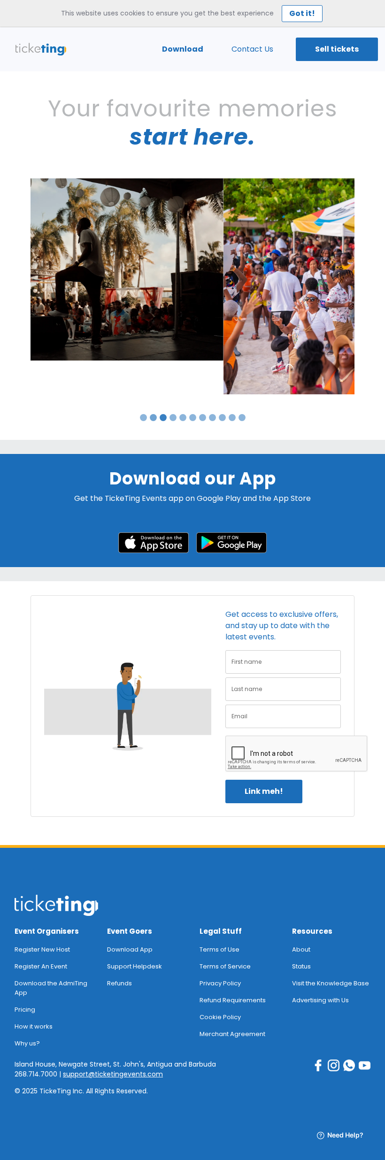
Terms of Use (219, 949)
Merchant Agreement (232, 1033)
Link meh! (264, 791)
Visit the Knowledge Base (330, 983)
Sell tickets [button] (337, 49)
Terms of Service (225, 966)
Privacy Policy (220, 983)
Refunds (119, 983)
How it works (34, 1026)
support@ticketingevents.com (113, 1074)
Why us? (27, 1043)
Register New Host (42, 949)
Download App (130, 949)
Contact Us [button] (252, 49)
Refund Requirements (233, 1000)
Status (301, 966)
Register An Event (41, 966)
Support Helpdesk (134, 966)
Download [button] (182, 49)
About (301, 949)
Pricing (25, 1009)
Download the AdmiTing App (51, 988)
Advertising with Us (320, 1000)
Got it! (302, 13)
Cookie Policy (220, 1017)
